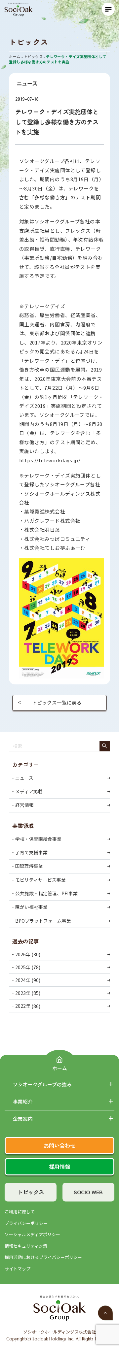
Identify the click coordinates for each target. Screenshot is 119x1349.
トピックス (31, 1192)
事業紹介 (23, 1101)
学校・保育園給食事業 (38, 839)
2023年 (22, 993)
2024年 (22, 980)
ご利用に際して (20, 1211)
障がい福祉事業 (31, 907)
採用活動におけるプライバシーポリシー (43, 1257)
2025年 (22, 967)
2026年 (22, 954)
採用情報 (59, 1166)
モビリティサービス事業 (40, 879)
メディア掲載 (29, 791)
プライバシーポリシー (26, 1223)
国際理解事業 (29, 866)
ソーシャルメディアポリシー (32, 1234)
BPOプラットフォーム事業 (43, 920)
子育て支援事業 (31, 852)
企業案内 (23, 1119)
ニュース (24, 777)
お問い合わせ (59, 1145)
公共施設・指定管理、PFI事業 (46, 893)
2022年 (22, 1006)
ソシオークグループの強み (42, 1084)
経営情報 (24, 805)
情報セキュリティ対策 (26, 1246)
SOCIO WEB (88, 1192)
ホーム (59, 1068)
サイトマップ (17, 1269)
